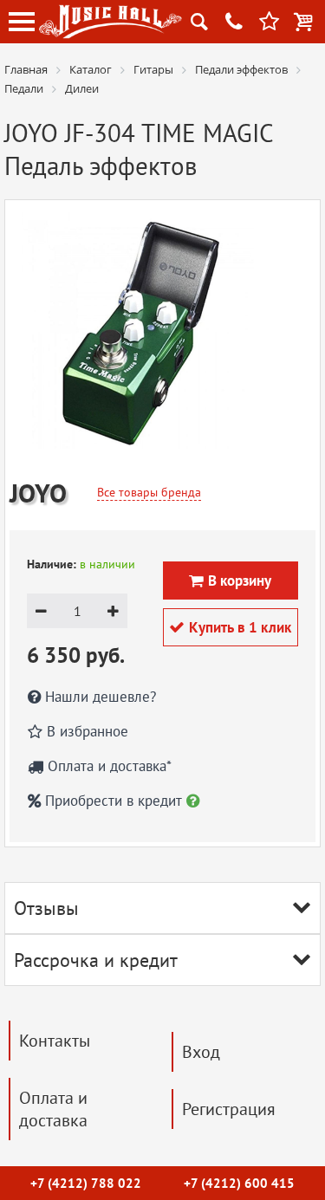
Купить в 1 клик (230, 627)
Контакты (54, 1040)
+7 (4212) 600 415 (239, 1183)
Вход (201, 1052)
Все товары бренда (149, 492)
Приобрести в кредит (113, 800)
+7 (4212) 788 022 (85, 1183)
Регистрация (229, 1109)
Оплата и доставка (53, 1109)
